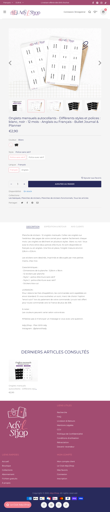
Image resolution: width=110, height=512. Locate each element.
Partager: (13, 203)
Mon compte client (66, 461)
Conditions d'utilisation (68, 438)
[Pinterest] (97, 2)
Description (32, 226)
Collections (7, 470)
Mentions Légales (65, 425)
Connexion (69, 12)
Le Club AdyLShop (65, 466)
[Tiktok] (105, 2)
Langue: (17, 164)
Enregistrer (80, 12)
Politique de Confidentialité (70, 434)
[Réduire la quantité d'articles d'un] (11, 184)
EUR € (18, 2)
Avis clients (77, 226)
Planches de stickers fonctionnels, (57, 198)
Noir (16, 145)
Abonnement (8, 474)
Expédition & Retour (55, 226)
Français (7, 2)
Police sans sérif (17, 157)
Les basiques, (15, 198)
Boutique (6, 466)
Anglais (24, 170)
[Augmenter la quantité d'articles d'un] (24, 184)
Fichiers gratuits (9, 478)
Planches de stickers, (31, 198)
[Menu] (4, 12)
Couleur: (16, 140)
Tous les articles (81, 198)
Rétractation (63, 442)
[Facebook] (93, 2)
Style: (20, 152)
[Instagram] (101, 2)
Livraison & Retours (66, 421)
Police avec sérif (36, 157)
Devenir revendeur (65, 447)
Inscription (62, 478)
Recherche (62, 412)
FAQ (59, 416)
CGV (59, 429)
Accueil (5, 461)
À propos (6, 483)
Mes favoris (62, 470)
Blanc (11, 145)
